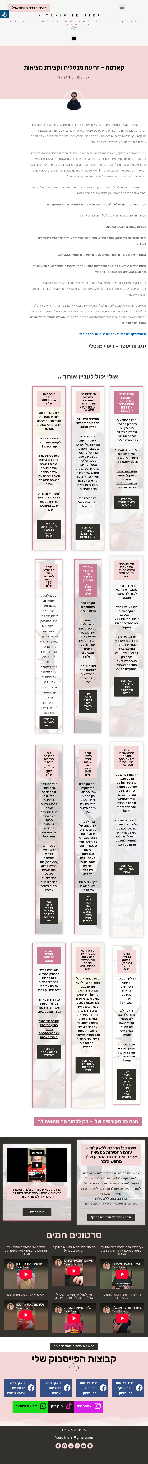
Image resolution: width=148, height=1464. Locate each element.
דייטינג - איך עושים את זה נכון (26, 1294)
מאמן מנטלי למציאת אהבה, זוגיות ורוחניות (75, 22)
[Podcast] (58, 1445)
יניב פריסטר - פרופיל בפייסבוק (88, 1387)
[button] (122, 7)
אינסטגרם (84, 1406)
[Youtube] (83, 1445)
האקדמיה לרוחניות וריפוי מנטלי (16, 1387)
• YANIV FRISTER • (74, 15)
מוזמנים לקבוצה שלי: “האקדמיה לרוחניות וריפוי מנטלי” (112, 334)
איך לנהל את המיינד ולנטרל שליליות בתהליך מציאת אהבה (74, 1296)
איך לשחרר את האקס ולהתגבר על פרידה (122, 1296)
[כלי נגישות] (4, 14)
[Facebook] (90, 1445)
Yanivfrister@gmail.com (74, 1437)
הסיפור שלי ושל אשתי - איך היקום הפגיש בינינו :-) (74, 1248)
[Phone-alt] (71, 1445)
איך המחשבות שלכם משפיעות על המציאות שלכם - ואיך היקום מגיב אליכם (122, 1250)
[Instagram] (77, 1445)
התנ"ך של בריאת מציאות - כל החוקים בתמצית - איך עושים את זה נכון (26, 1250)
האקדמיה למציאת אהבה (53, 1387)
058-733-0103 (74, 1430)
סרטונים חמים (74, 1235)
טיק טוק (57, 1406)
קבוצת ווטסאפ (26, 1406)
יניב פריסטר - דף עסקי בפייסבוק (124, 1387)
